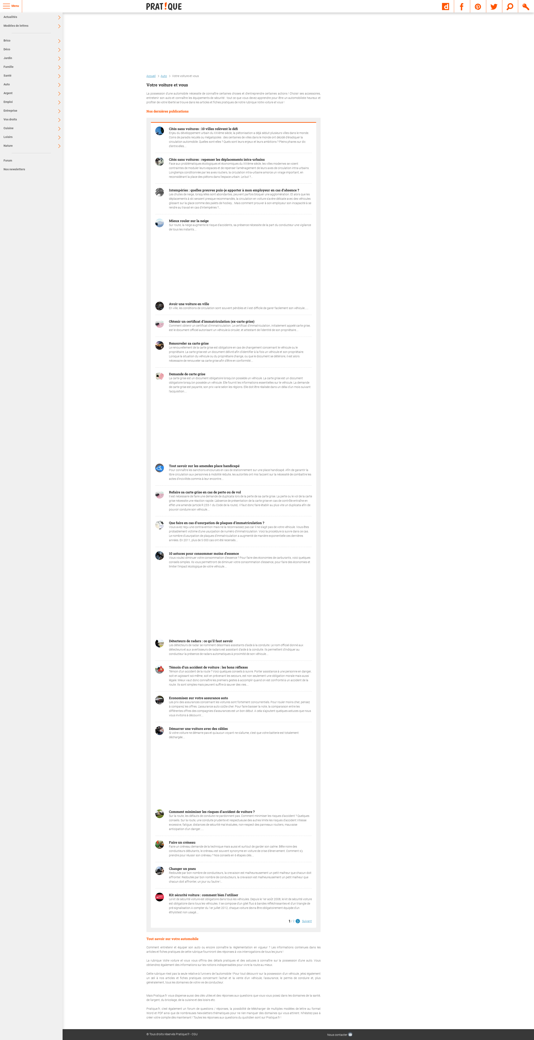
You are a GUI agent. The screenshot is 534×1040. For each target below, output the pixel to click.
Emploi (8, 102)
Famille (9, 66)
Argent (8, 93)
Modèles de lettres (16, 25)
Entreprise (10, 110)
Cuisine (9, 128)
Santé (7, 75)
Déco (7, 49)
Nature (8, 145)
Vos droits (10, 119)
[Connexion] (526, 6)
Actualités (10, 17)
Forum (8, 160)
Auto (7, 84)
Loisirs (8, 137)
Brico (7, 40)
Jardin (8, 58)
